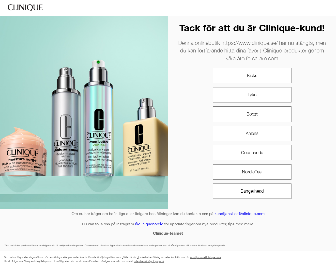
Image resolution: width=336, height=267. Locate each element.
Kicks (252, 75)
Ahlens (252, 133)
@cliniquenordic (149, 224)
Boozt (252, 114)
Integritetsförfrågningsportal (149, 261)
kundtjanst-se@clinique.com (239, 213)
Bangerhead (252, 191)
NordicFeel (252, 171)
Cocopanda (252, 152)
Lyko (252, 94)
